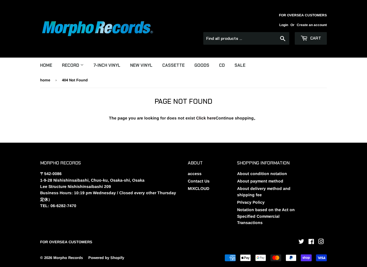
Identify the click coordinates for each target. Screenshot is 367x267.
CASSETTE (173, 65)
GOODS (201, 65)
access (195, 173)
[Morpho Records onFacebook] (311, 242)
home (45, 80)
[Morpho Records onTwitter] (301, 242)
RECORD (71, 65)
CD (222, 65)
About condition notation (262, 173)
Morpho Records (68, 258)
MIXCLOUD (198, 188)
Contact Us (199, 181)
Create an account (312, 25)
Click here (206, 118)
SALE (240, 65)
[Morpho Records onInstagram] (321, 242)
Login (283, 25)
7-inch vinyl (106, 65)
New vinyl (141, 65)
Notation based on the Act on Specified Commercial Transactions (266, 216)
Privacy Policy (251, 202)
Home (46, 65)
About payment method (260, 181)
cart (315, 38)
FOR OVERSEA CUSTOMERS (66, 242)
